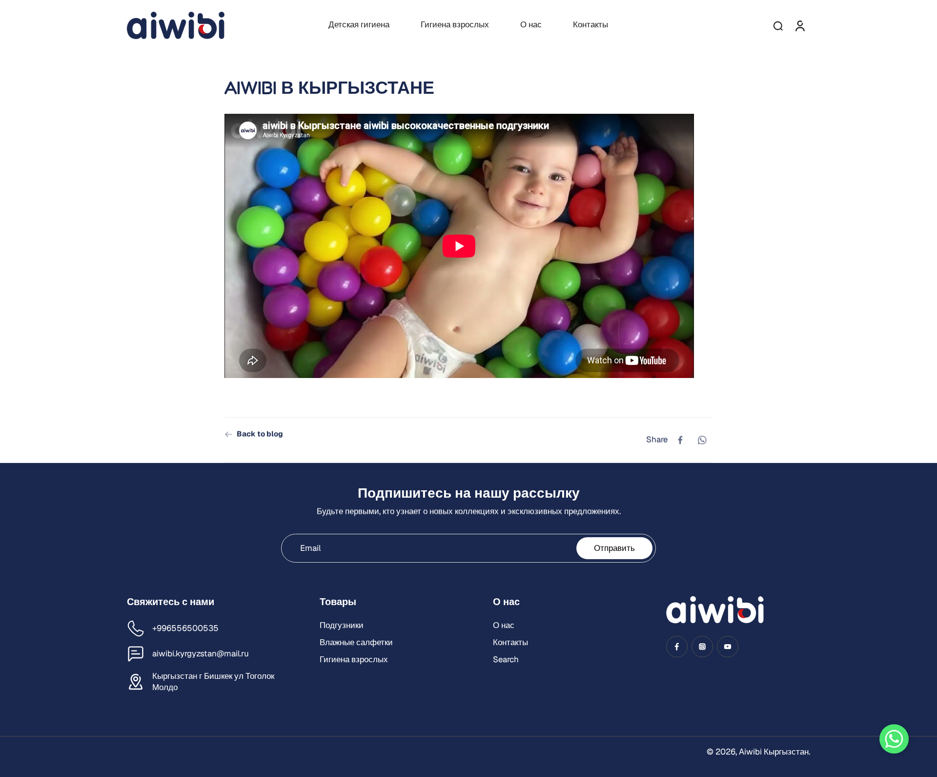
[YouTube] (727, 646)
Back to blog (260, 434)
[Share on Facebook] (680, 440)
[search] (778, 25)
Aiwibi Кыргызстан (774, 751)
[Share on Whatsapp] (702, 440)
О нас (531, 24)
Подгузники (342, 625)
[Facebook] (677, 646)
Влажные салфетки (356, 642)
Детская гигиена (358, 24)
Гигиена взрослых (455, 24)
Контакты (590, 24)
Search (506, 659)
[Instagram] (702, 646)
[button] (894, 739)
